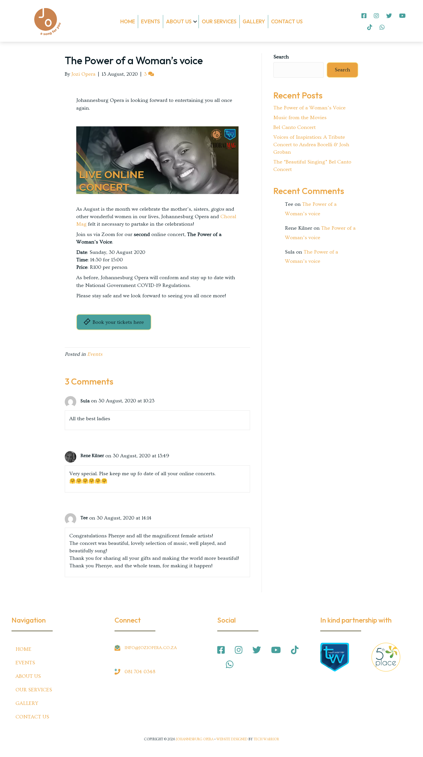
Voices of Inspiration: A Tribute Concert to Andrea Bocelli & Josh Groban (311, 144)
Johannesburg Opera (195, 739)
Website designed (232, 739)
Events (150, 21)
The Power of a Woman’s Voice (309, 108)
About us (179, 21)
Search (281, 57)
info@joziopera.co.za (151, 647)
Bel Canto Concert (294, 127)
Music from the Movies (300, 118)
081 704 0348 (140, 672)
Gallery (254, 21)
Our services (219, 21)
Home (127, 21)
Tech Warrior (266, 739)
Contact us (287, 21)
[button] (195, 21)
